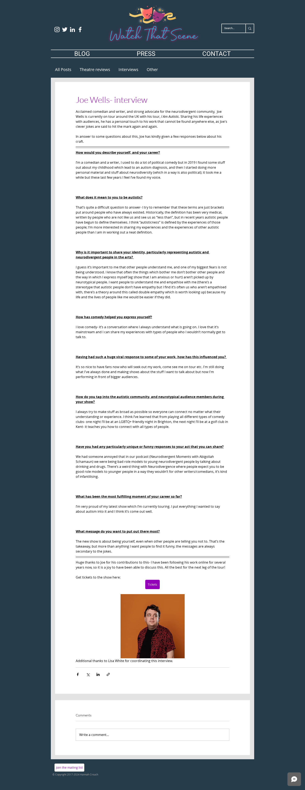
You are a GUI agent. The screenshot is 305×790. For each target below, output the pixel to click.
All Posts (63, 69)
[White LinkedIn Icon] (72, 29)
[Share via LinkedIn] (98, 674)
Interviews (128, 69)
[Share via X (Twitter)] (88, 674)
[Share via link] (108, 674)
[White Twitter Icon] (64, 29)
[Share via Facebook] (78, 674)
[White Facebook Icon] (80, 29)
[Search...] (249, 28)
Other (152, 69)
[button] (69, 767)
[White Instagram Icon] (57, 29)
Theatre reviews (95, 69)
